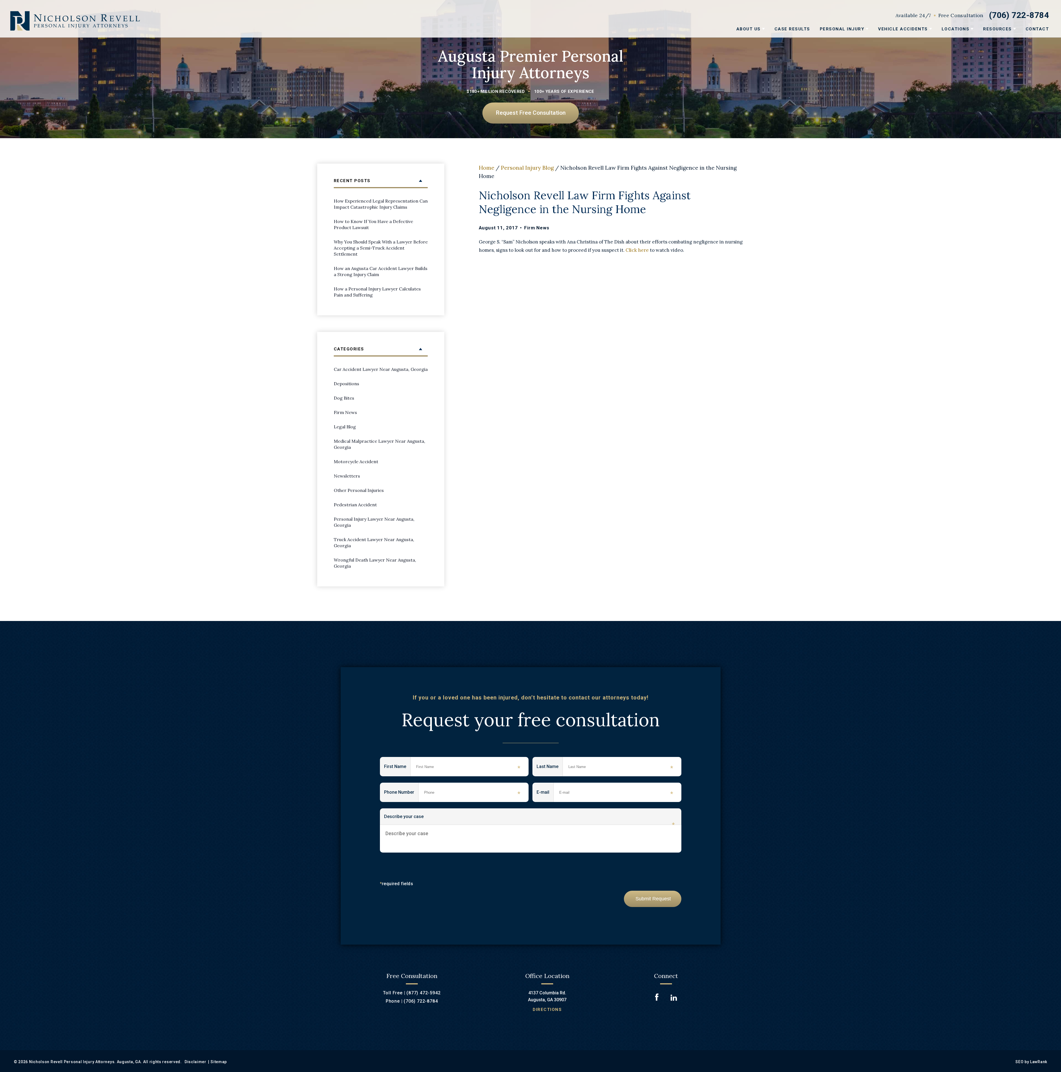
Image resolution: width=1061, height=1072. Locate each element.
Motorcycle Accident (356, 461)
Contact (1037, 29)
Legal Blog (345, 426)
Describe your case (529, 819)
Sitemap (219, 1062)
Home (486, 167)
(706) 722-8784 (1019, 15)
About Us (748, 29)
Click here (637, 250)
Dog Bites (344, 398)
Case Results (792, 29)
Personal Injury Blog (527, 167)
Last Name (550, 768)
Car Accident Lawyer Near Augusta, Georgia (381, 369)
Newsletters (347, 476)
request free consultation (531, 112)
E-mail (545, 793)
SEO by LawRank (1031, 1062)
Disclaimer (195, 1062)
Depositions (346, 383)
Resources (997, 29)
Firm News (536, 227)
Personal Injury (842, 29)
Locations (956, 29)
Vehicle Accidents (903, 29)
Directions (547, 1009)
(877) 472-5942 (423, 992)
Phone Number (401, 793)
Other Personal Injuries (359, 490)
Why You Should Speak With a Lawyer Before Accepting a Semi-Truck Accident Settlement (381, 248)
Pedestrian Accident (355, 504)
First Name (397, 768)
